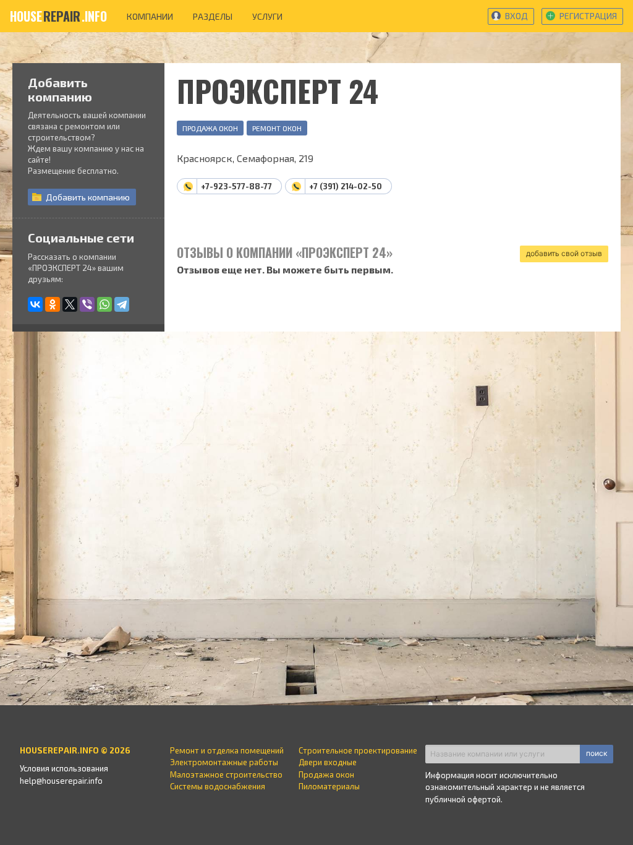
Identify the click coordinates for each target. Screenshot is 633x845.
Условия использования (64, 768)
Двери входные (328, 762)
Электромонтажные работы (224, 762)
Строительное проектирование (358, 750)
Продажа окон (210, 128)
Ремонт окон (277, 128)
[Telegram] (121, 304)
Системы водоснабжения (217, 786)
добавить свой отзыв (564, 253)
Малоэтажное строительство (226, 774)
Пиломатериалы (329, 786)
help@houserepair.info (61, 781)
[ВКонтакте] (35, 304)
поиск (596, 753)
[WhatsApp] (104, 304)
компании (150, 16)
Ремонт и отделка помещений (227, 750)
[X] (69, 304)
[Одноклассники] (52, 304)
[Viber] (87, 304)
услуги (267, 16)
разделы (212, 16)
